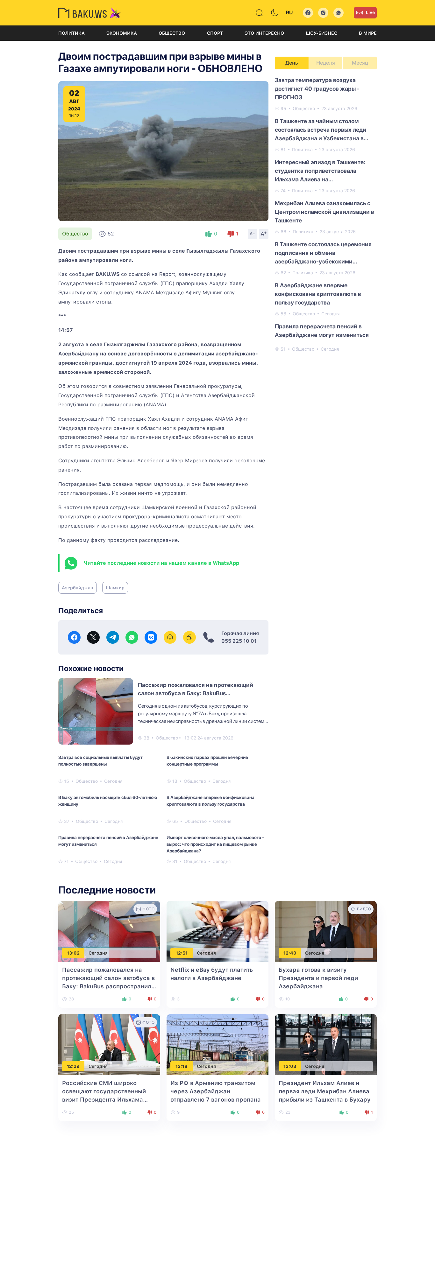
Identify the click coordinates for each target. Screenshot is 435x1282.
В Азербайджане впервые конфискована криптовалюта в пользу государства (210, 801)
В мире (368, 33)
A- (252, 233)
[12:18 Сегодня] (217, 1044)
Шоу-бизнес (321, 33)
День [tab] (291, 63)
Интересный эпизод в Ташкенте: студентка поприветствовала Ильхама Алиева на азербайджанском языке (320, 171)
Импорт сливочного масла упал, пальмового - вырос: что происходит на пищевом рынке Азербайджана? (215, 844)
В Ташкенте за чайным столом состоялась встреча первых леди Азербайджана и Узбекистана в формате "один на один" (320, 130)
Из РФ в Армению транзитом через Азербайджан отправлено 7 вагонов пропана (215, 1091)
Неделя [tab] (325, 63)
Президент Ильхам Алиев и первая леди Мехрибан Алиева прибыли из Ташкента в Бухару (325, 1091)
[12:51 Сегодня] (217, 931)
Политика (71, 33)
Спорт (215, 33)
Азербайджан (77, 587)
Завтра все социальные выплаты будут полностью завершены (100, 761)
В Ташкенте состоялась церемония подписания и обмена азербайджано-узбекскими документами (323, 253)
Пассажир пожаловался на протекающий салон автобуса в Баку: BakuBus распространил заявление (195, 693)
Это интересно (264, 33)
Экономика (121, 33)
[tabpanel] (326, 214)
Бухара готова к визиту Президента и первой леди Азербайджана (318, 978)
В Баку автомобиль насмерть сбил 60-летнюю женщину (107, 801)
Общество (172, 33)
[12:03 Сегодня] (326, 1044)
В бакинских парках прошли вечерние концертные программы (207, 761)
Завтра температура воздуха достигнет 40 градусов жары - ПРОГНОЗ (317, 89)
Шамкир (115, 587)
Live (370, 12)
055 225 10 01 (239, 641)
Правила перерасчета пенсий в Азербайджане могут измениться (108, 841)
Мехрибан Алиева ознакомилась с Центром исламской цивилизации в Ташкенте (324, 212)
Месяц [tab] (360, 63)
